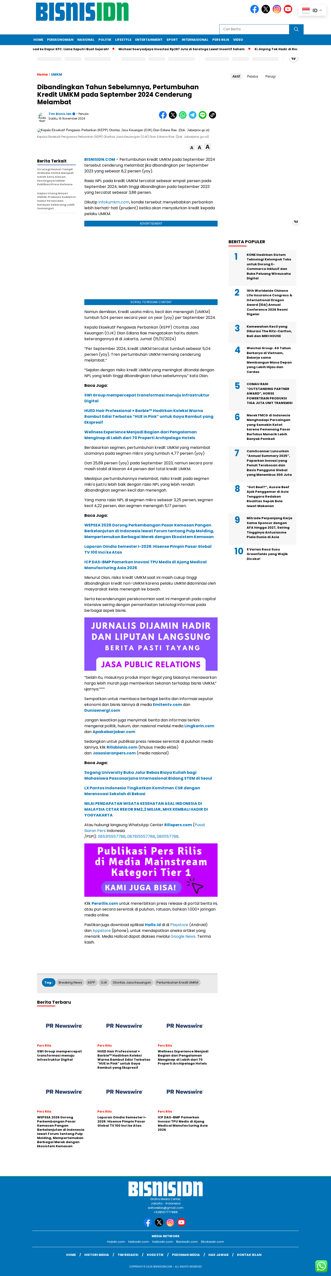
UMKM (56, 74)
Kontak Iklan (249, 1254)
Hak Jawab (218, 1254)
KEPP (91, 982)
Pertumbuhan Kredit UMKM (177, 982)
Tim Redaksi (128, 1254)
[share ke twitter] (174, 118)
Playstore (179, 925)
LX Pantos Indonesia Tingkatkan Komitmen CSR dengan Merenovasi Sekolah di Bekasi (142, 791)
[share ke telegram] (194, 118)
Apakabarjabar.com (114, 732)
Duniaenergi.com (102, 710)
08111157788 (168, 836)
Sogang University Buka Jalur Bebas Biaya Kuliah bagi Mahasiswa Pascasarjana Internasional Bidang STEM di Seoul (148, 775)
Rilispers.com (178, 825)
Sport (172, 39)
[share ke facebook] (164, 118)
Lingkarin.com (199, 726)
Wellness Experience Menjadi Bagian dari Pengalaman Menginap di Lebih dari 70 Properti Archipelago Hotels (140, 435)
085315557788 (112, 836)
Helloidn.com (138, 1241)
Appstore (102, 930)
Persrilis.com (105, 903)
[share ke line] (204, 118)
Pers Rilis (220, 39)
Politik (104, 39)
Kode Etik (155, 1254)
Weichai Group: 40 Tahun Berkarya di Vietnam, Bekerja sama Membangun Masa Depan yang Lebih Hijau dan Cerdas (269, 360)
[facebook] (255, 12)
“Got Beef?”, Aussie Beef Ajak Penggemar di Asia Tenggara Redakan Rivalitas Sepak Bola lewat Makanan (268, 496)
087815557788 (141, 836)
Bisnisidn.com (187, 1241)
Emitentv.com (167, 704)
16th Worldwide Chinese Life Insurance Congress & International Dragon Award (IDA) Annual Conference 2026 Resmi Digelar (269, 302)
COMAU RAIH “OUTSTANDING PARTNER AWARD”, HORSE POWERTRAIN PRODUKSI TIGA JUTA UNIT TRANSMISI (269, 393)
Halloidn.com (162, 1241)
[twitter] (266, 12)
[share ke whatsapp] (184, 118)
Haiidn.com (116, 1241)
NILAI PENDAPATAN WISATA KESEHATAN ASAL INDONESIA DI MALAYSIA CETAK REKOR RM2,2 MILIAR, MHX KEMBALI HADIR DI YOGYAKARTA (146, 809)
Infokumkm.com (113, 202)
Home (38, 39)
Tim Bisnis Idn (59, 114)
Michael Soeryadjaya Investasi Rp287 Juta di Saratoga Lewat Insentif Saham (164, 49)
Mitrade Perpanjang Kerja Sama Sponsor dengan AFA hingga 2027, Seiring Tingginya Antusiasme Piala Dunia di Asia (269, 528)
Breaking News (70, 982)
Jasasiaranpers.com (114, 753)
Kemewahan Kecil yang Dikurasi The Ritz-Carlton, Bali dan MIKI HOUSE (269, 331)
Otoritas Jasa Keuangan (132, 982)
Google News (183, 936)
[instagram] (278, 12)
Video (238, 39)
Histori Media (96, 1254)
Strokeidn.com (212, 1241)
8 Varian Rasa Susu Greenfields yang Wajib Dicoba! (267, 554)
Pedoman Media (186, 1254)
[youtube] (289, 12)
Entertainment (149, 39)
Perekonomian (60, 39)
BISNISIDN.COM (99, 159)
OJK (104, 982)
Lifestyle (123, 39)
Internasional (195, 39)
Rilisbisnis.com (122, 747)
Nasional (86, 39)
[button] (192, 148)
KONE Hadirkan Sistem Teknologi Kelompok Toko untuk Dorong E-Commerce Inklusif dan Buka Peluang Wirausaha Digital (269, 266)
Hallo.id (153, 925)
